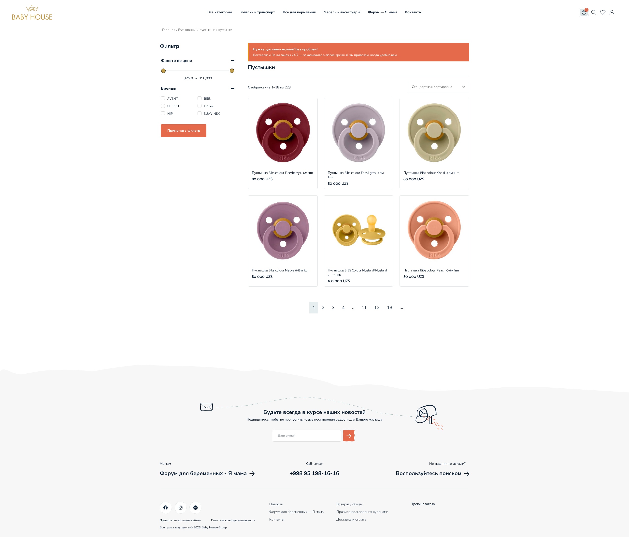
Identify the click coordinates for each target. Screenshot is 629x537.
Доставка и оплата (351, 519)
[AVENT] (163, 98)
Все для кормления (299, 12)
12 (377, 308)
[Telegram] (195, 508)
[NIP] (163, 113)
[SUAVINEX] (199, 113)
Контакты (413, 12)
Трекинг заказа (423, 504)
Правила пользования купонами (362, 511)
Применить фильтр (183, 130)
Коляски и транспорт (257, 12)
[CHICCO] (163, 106)
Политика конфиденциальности (233, 520)
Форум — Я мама (382, 12)
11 (364, 308)
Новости (276, 504)
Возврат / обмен (349, 504)
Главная (168, 30)
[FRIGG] (199, 106)
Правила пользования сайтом (180, 520)
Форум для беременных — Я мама (296, 511)
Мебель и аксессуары (342, 12)
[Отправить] (349, 435)
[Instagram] (181, 508)
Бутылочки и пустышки (196, 30)
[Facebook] (166, 508)
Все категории (219, 12)
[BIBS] (199, 98)
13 (389, 308)
